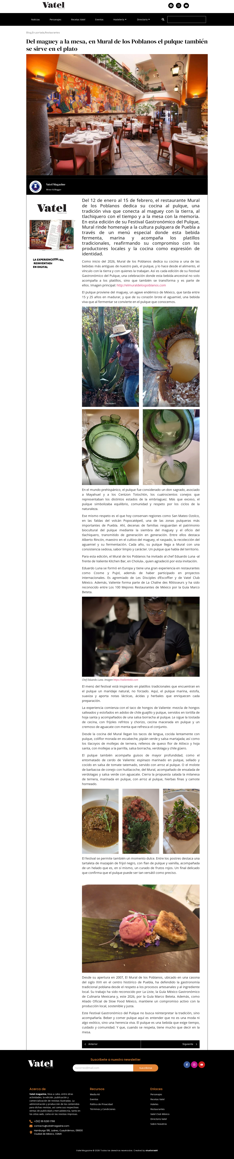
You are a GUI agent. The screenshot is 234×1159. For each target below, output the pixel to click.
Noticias (35, 19)
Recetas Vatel (78, 19)
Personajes (55, 19)
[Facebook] (171, 5)
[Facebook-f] (187, 1064)
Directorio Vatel (158, 1118)
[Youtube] (186, 5)
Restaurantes (157, 1109)
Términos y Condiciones (102, 1109)
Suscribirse (145, 1068)
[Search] (163, 19)
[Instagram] (178, 5)
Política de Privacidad (101, 1104)
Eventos (99, 19)
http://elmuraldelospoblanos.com (141, 285)
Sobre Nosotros (158, 1123)
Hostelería (118, 19)
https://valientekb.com (125, 679)
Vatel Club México (159, 1114)
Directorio (142, 19)
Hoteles (154, 1104)
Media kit (95, 1094)
